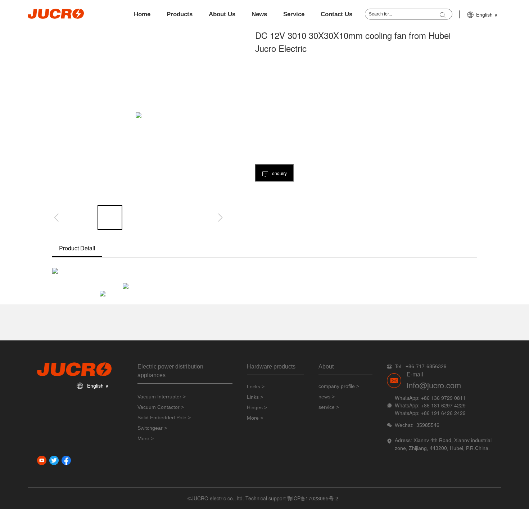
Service (293, 14)
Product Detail (77, 248)
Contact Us (336, 14)
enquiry (279, 173)
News (259, 14)
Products (180, 14)
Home (142, 14)
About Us (222, 14)
